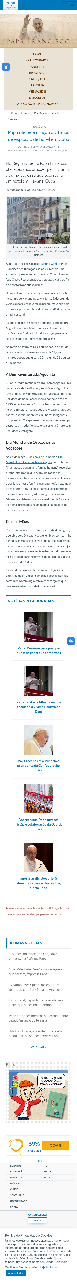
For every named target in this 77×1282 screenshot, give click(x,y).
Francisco (56, 113)
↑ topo (38, 1161)
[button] (6, 67)
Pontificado (40, 113)
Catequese (37, 79)
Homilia (37, 85)
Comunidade (18, 1201)
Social (14, 1207)
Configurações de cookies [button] (21, 1267)
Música (15, 1183)
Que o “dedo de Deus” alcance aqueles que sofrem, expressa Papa (36, 971)
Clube (14, 1189)
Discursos (37, 97)
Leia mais (61, 1261)
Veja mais (38, 1047)
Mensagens (37, 91)
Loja (47, 1177)
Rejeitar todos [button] (48, 1267)
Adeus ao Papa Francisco (37, 103)
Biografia (37, 72)
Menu (65, 4)
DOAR (37, 1220)
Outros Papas (37, 60)
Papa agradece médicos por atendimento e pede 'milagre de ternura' (38, 1018)
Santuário (17, 1195)
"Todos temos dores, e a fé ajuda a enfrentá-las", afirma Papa (33, 956)
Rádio (48, 1171)
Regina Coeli (49, 263)
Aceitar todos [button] (15, 1273)
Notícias (12, 113)
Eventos (15, 1165)
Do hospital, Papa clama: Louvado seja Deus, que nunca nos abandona (36, 1002)
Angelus (37, 66)
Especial (25, 113)
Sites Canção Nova (72, 4)
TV (45, 1165)
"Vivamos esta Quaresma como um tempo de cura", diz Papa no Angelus (34, 987)
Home (37, 54)
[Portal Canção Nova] (10, 5)
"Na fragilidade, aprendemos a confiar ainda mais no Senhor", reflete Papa (36, 1033)
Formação (17, 1171)
